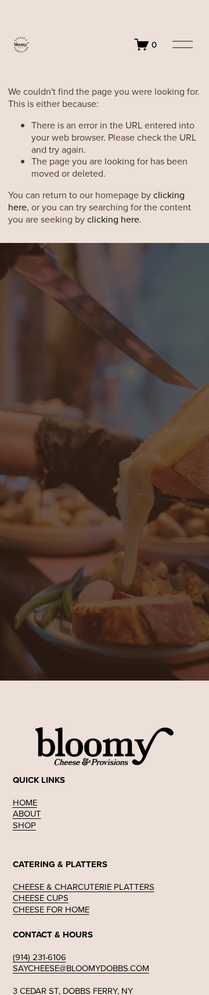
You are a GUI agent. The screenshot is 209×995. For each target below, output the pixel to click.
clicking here (113, 219)
